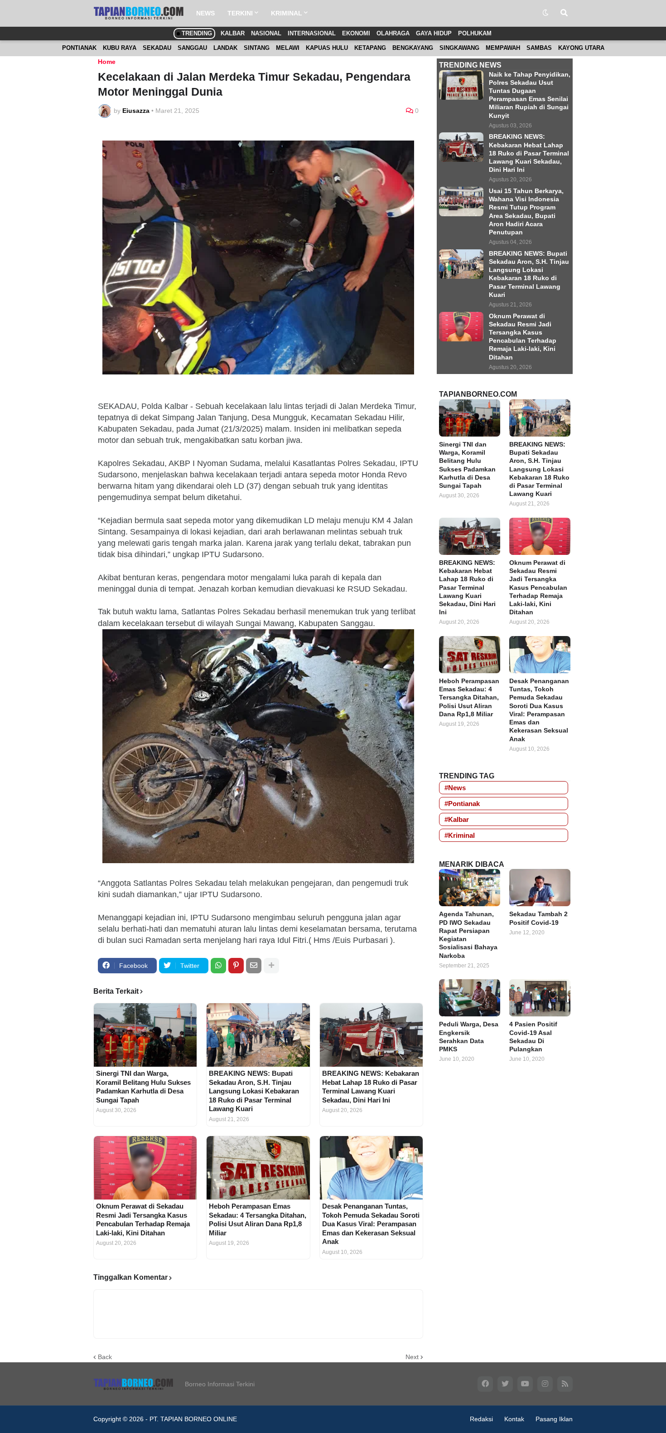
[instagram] (545, 1384)
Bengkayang (412, 47)
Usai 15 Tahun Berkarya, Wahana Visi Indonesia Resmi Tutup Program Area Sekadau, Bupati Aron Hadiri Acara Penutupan (526, 211)
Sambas (539, 47)
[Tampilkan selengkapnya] (271, 965)
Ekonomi (356, 33)
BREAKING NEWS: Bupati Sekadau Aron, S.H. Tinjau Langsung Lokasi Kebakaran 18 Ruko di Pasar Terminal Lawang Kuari (254, 1090)
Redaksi (481, 1419)
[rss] (565, 1384)
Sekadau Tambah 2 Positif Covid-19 (538, 918)
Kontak (514, 1419)
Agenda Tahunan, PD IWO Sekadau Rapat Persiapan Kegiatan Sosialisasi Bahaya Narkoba (468, 934)
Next (412, 1356)
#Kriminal (459, 835)
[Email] (253, 965)
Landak (225, 47)
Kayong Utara (581, 47)
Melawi (287, 47)
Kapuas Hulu (327, 47)
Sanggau (192, 47)
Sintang (257, 47)
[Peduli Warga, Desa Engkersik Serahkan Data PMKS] (469, 997)
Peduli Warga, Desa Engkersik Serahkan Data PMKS (468, 1036)
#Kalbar (456, 819)
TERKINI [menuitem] (240, 13)
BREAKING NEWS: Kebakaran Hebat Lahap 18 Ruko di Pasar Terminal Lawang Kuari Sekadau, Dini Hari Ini (370, 1086)
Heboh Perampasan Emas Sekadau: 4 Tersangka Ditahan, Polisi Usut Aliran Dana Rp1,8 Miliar (257, 1219)
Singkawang (459, 47)
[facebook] (485, 1384)
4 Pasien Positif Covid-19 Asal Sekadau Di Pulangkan (533, 1036)
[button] (545, 13)
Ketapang (370, 47)
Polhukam (475, 33)
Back (105, 1356)
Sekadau (157, 47)
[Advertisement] (505, 1216)
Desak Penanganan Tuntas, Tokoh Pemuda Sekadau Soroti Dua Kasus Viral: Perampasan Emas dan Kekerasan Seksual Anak (371, 1223)
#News (455, 788)
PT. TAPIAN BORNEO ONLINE (193, 1419)
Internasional (312, 33)
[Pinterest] (236, 965)
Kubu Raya (119, 47)
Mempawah (503, 47)
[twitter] (505, 1384)
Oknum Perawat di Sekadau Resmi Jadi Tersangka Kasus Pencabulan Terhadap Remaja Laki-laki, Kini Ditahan (143, 1219)
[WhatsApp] (218, 965)
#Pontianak (462, 803)
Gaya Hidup (434, 33)
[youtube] (525, 1384)
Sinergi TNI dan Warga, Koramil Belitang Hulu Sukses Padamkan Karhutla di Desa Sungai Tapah (143, 1086)
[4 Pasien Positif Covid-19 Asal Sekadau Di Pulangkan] (539, 997)
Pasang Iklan (554, 1419)
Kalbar (233, 33)
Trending (196, 33)
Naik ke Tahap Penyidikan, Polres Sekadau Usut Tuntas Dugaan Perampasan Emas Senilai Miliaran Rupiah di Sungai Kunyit (529, 95)
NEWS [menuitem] (205, 13)
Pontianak (79, 47)
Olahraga (393, 33)
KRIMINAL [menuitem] (286, 13)
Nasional (266, 33)
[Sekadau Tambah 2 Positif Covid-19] (539, 887)
